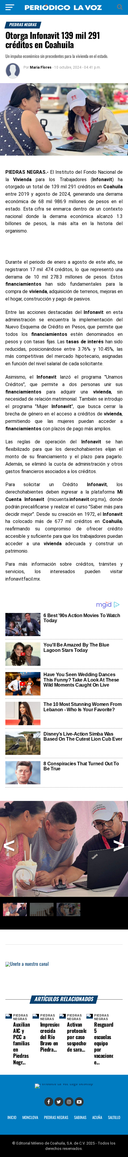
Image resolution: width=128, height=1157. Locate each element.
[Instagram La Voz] (69, 1101)
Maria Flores (40, 67)
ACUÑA (97, 1117)
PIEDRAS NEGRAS (56, 1117)
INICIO (11, 1117)
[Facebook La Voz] (48, 1101)
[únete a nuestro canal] (64, 978)
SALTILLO (114, 1117)
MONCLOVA (30, 1117)
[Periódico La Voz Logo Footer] (64, 1083)
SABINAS (80, 1117)
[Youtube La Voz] (79, 1101)
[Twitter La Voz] (58, 1101)
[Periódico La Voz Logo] (64, 10)
